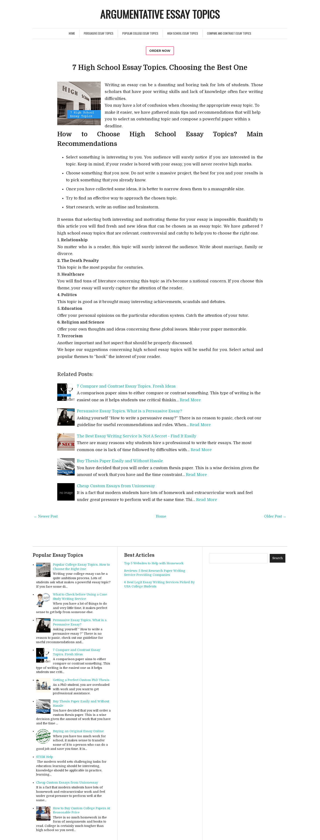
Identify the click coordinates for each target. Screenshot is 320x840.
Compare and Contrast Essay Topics (229, 33)
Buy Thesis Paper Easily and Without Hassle (120, 461)
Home (72, 33)
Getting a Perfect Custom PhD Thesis (81, 680)
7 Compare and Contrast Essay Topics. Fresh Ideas (126, 386)
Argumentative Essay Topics (160, 14)
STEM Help (44, 757)
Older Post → (275, 516)
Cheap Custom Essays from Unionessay (116, 486)
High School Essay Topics (182, 33)
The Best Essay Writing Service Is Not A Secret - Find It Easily (136, 436)
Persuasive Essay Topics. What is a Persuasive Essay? (129, 411)
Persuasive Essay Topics (98, 33)
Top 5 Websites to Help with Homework (154, 563)
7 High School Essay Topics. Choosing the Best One (160, 68)
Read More (190, 400)
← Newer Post (46, 516)
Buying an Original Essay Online (78, 731)
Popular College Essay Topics (140, 33)
